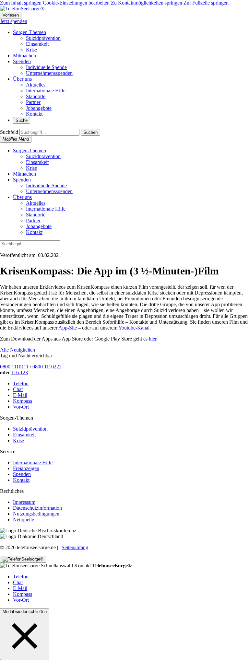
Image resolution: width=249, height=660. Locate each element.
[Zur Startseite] (22, 8)
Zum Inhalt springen (21, 3)
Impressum (24, 502)
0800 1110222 (47, 366)
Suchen (90, 132)
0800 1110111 (14, 366)
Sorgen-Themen (29, 32)
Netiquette (23, 519)
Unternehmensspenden (49, 73)
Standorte (35, 96)
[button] (25, 636)
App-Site (67, 327)
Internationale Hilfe (45, 90)
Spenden (22, 61)
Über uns (22, 79)
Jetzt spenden (13, 21)
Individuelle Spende (46, 67)
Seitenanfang (75, 547)
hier (152, 339)
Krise (31, 49)
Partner (33, 102)
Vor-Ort (21, 407)
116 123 (19, 372)
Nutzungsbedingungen (36, 513)
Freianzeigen (26, 468)
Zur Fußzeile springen (206, 3)
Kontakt (34, 114)
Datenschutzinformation (37, 508)
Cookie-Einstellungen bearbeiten (76, 3)
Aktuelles (35, 84)
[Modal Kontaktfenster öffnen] (23, 559)
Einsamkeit (37, 44)
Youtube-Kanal (133, 327)
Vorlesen (11, 15)
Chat (18, 389)
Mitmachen (24, 55)
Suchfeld (9, 132)
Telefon (21, 383)
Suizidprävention (43, 38)
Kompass (22, 401)
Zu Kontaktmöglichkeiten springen (146, 3)
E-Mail (20, 395)
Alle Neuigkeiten (17, 350)
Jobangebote (39, 108)
